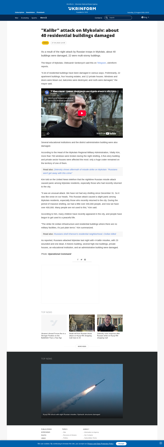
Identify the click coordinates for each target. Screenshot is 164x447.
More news (82, 346)
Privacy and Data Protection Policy (100, 444)
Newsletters (30, 12)
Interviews (45, 432)
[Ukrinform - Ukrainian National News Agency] (82, 8)
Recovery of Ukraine (70, 435)
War (16, 18)
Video (43, 438)
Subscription (19, 12)
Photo (43, 435)
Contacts (98, 18)
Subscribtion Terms (90, 438)
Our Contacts (88, 435)
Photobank (40, 12)
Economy (25, 18)
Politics (65, 438)
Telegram (101, 63)
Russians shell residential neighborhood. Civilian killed (85, 234)
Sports (34, 18)
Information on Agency (91, 432)
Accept (121, 444)
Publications (46, 429)
